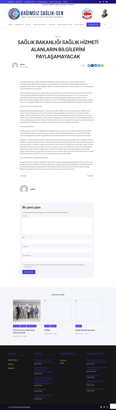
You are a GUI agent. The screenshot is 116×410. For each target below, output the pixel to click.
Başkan (47, 326)
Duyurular (16, 326)
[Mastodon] (98, 65)
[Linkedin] (95, 65)
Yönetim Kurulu (32, 326)
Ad (23, 237)
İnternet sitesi (26, 255)
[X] (92, 65)
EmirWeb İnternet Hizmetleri (22, 407)
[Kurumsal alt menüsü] (22, 1)
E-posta (25, 246)
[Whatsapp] (102, 65)
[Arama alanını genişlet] (105, 25)
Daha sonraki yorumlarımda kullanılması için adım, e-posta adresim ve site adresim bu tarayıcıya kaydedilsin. (54, 266)
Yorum (24, 216)
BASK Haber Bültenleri (94, 375)
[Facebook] (88, 65)
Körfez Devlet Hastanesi (85, 330)
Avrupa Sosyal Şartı (40, 389)
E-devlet (63, 360)
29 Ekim (47, 330)
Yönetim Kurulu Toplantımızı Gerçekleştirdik (24, 331)
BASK (62, 363)
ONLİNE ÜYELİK (93, 25)
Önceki (23, 176)
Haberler (58, 36)
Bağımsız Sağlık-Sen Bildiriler (96, 389)
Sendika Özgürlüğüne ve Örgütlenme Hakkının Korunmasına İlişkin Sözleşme (43, 370)
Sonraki (90, 176)
